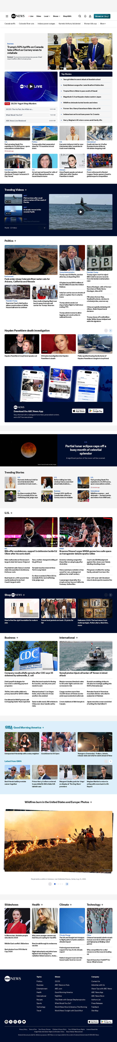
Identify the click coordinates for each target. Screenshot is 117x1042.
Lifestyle (62, 170)
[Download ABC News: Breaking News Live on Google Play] (106, 1022)
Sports (39, 1003)
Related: (24, 58)
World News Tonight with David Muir (69, 1011)
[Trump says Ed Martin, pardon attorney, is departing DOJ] (72, 258)
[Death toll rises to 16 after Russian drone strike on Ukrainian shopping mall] (99, 133)
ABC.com (58, 989)
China (89, 935)
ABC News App (97, 992)
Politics (34, 142)
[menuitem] (10, 24)
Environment (9, 276)
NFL (6, 549)
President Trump (11, 301)
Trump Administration (66, 272)
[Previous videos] (106, 330)
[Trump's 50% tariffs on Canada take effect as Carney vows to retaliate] (47, 496)
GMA (25, 219)
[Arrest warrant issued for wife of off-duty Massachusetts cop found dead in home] (45, 161)
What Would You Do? (63, 1003)
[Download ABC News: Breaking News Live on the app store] (93, 1022)
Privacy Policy (23, 1029)
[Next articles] (110, 595)
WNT (25, 196)
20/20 (57, 981)
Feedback (95, 1007)
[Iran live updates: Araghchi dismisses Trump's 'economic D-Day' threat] (17, 161)
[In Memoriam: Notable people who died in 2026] (17, 921)
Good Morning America (64, 992)
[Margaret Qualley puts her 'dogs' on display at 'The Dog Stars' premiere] (72, 772)
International (91, 142)
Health (89, 170)
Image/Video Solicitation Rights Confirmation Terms (49, 1031)
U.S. (6, 142)
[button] (7, 16)
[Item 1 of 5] (55, 884)
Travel (39, 1011)
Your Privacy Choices (45, 1029)
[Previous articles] (106, 595)
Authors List (95, 1000)
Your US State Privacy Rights (76, 1029)
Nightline (58, 996)
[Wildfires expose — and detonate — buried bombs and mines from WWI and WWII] (83, 496)
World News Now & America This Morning (71, 1007)
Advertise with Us (98, 985)
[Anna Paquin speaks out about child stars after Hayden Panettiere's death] (72, 161)
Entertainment (42, 989)
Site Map (94, 1011)
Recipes (40, 1000)
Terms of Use (33, 1029)
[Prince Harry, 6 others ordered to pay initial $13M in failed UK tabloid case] (45, 772)
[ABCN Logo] (17, 16)
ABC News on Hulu (62, 985)
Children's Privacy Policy (59, 1029)
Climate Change (64, 935)
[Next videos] (110, 330)
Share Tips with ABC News (101, 989)
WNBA (61, 549)
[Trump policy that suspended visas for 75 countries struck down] (45, 133)
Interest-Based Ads (92, 1029)
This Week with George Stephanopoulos (70, 1000)
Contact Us (95, 981)
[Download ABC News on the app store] (79, 411)
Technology (41, 1007)
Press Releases (97, 1003)
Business (10, 44)
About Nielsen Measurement (74, 1031)
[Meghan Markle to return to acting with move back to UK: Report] (99, 772)
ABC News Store (97, 996)
